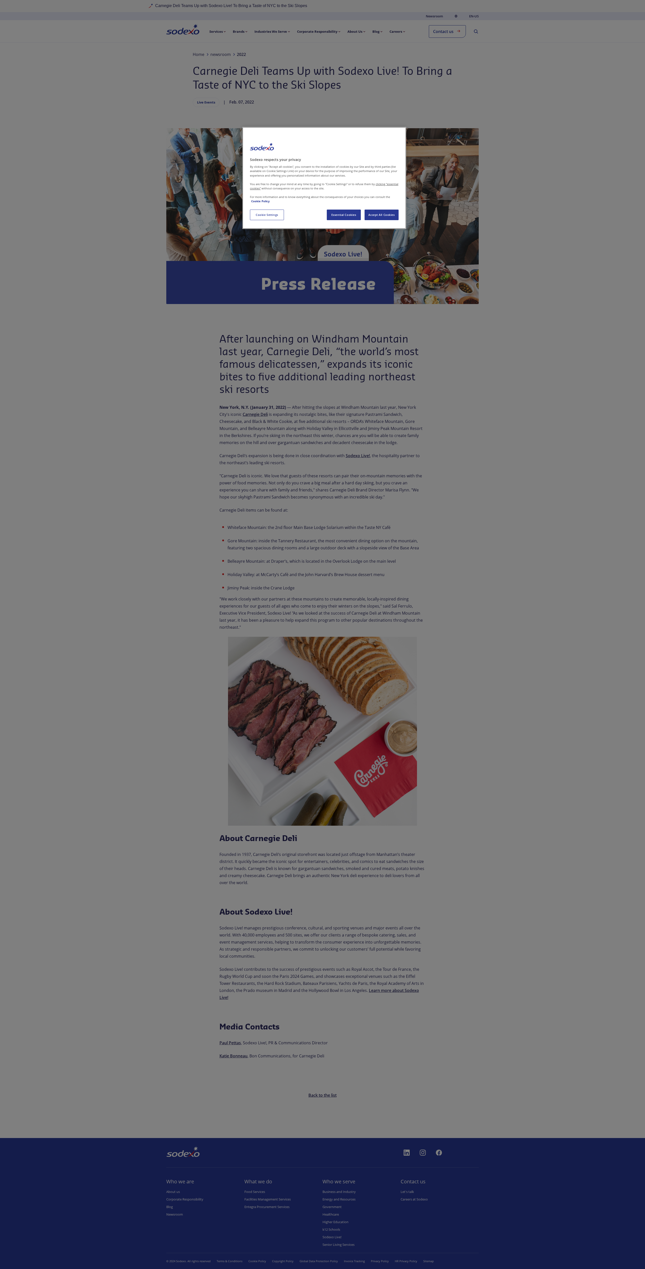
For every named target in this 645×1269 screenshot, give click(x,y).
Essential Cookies (343, 215)
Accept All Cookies (381, 215)
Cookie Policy (260, 201)
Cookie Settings (267, 215)
